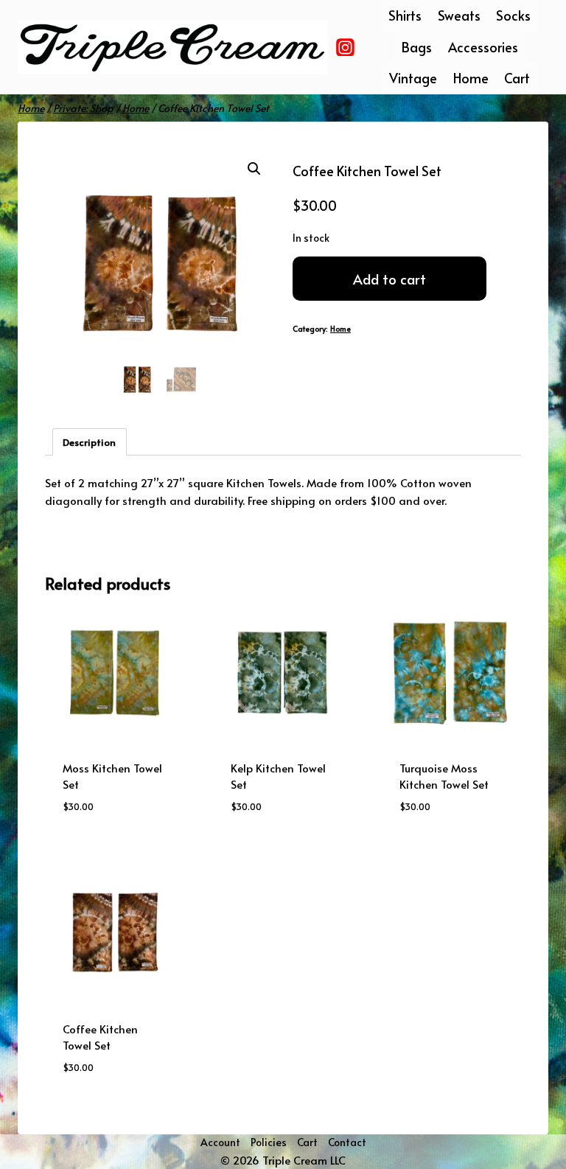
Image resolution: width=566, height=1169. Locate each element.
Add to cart (389, 278)
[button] (254, 169)
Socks (513, 15)
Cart (517, 78)
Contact (347, 1142)
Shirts (405, 15)
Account (220, 1142)
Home (471, 78)
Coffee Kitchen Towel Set (100, 1037)
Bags (417, 47)
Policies (269, 1142)
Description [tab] (89, 442)
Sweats (459, 15)
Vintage (413, 78)
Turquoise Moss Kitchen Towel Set (444, 776)
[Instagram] (345, 47)
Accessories (483, 47)
